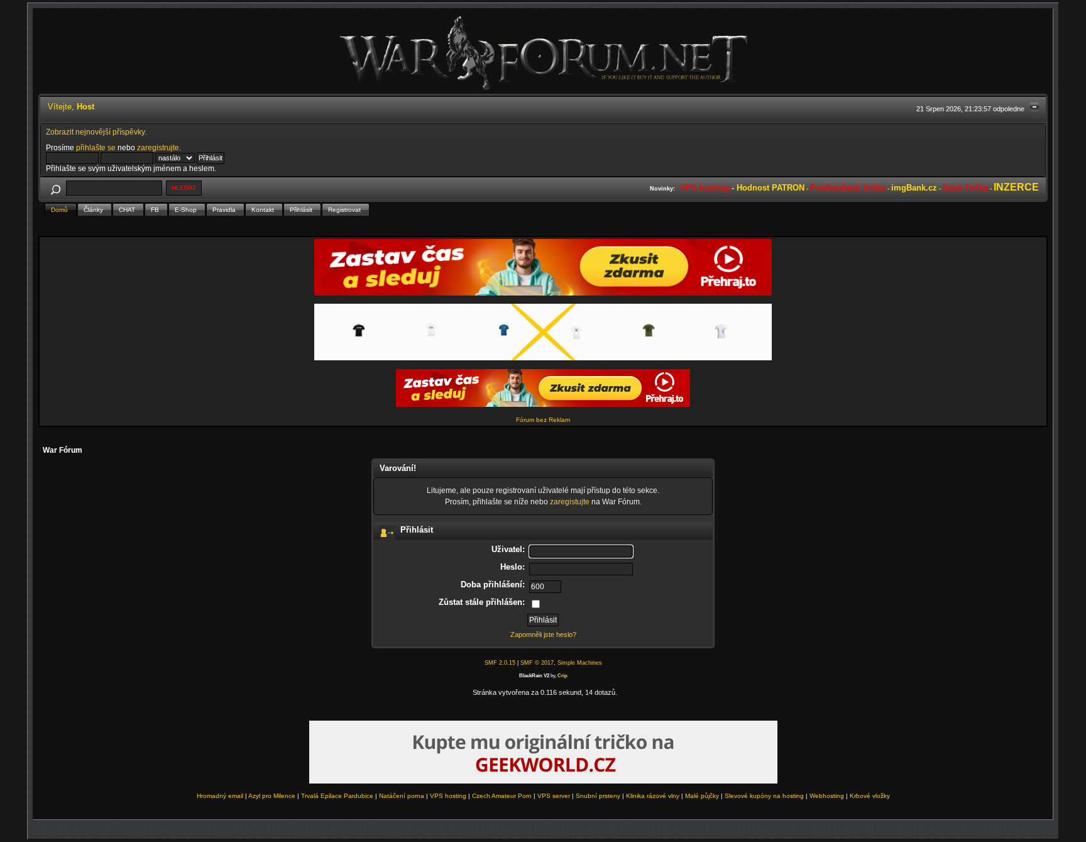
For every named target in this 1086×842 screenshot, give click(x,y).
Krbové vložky (870, 795)
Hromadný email (220, 795)
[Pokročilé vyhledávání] (56, 187)
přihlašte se (96, 147)
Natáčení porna (401, 795)
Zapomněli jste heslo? (543, 634)
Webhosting (826, 795)
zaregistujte (570, 501)
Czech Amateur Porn (502, 795)
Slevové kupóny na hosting (764, 795)
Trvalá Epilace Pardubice (337, 795)
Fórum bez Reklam (543, 419)
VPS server (553, 795)
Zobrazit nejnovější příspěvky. (96, 132)
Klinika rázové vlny (652, 795)
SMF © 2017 (537, 663)
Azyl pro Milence (271, 795)
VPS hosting (448, 795)
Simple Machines (579, 663)
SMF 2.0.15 (500, 663)
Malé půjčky (702, 795)
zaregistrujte (158, 147)
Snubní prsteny (598, 795)
